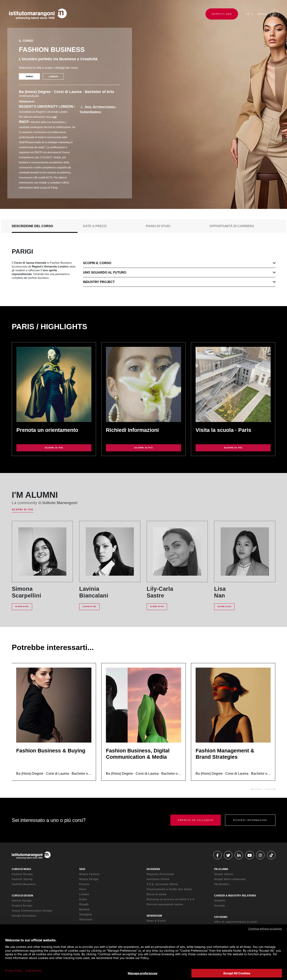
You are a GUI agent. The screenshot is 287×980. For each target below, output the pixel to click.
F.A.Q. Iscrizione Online (162, 884)
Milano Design (89, 879)
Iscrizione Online (158, 879)
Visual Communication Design (32, 910)
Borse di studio (157, 894)
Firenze (84, 884)
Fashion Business (24, 884)
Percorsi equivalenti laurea (165, 904)
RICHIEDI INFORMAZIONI (250, 820)
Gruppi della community (230, 879)
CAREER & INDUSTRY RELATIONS (235, 895)
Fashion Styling (22, 879)
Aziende (219, 905)
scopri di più (233, 448)
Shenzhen (86, 919)
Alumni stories (223, 874)
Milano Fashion (89, 874)
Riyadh (84, 904)
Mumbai (84, 909)
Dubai (83, 899)
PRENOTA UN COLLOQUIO (195, 820)
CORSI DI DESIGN (22, 895)
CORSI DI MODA (21, 869)
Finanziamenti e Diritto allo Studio (169, 889)
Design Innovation (24, 915)
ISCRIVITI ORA (222, 14)
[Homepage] (37, 14)
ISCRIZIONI (153, 869)
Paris (82, 889)
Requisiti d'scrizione (160, 874)
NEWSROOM (154, 915)
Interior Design (22, 900)
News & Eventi (156, 920)
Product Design (22, 905)
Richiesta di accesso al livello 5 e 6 (170, 899)
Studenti (219, 900)
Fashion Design (22, 874)
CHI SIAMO (220, 917)
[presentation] (256, 788)
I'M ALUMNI (221, 869)
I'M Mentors (221, 884)
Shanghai (85, 914)
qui (55, 116)
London (84, 894)
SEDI (82, 869)
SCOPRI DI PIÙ (54, 448)
